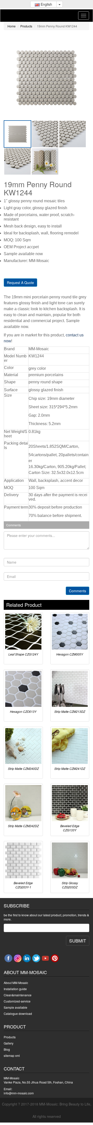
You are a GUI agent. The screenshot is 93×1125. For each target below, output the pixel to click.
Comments (77, 590)
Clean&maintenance (17, 995)
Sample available (15, 1007)
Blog (7, 1049)
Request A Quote (20, 282)
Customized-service (17, 1001)
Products (26, 26)
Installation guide (15, 989)
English (46, 4)
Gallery (8, 1043)
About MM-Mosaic (16, 983)
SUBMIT (77, 940)
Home (11, 26)
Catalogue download (18, 1013)
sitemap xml (12, 1055)
